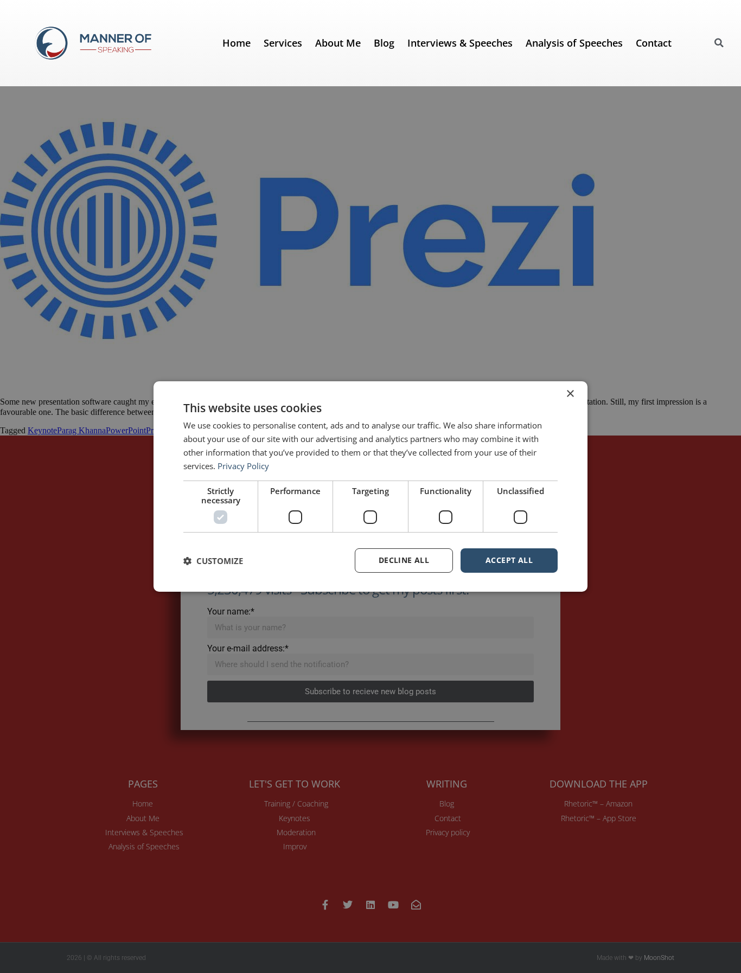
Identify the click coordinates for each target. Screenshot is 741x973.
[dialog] (370, 486)
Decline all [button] (404, 560)
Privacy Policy (243, 465)
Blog (384, 42)
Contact (654, 42)
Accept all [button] (509, 560)
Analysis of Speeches (574, 42)
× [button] (570, 394)
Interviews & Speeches (460, 42)
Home (236, 42)
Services (283, 42)
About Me (338, 42)
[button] (719, 43)
